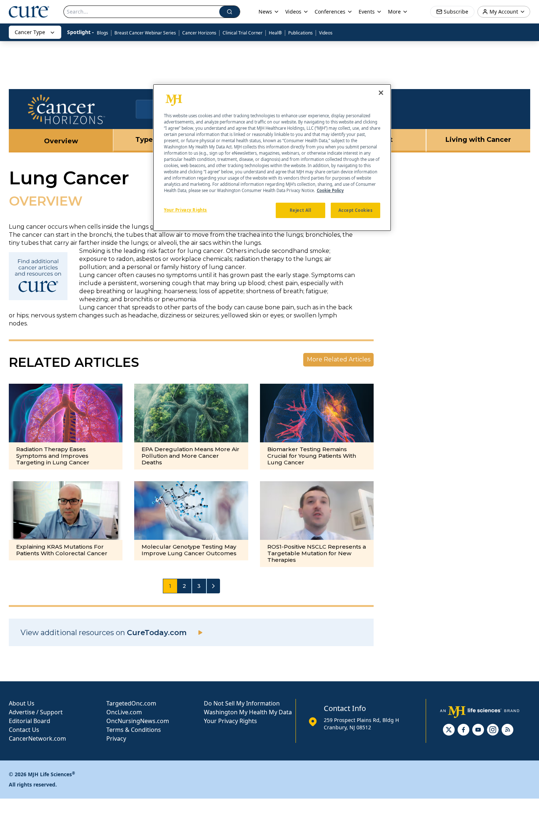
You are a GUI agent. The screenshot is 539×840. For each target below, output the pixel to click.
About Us (21, 703)
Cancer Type (30, 32)
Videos (326, 33)
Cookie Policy (330, 191)
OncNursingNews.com (137, 721)
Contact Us (24, 730)
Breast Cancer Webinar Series (145, 33)
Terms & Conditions (133, 730)
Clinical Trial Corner (243, 33)
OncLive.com (124, 712)
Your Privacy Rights (230, 721)
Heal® (275, 33)
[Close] (381, 93)
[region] (272, 157)
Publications (300, 33)
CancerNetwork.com (37, 738)
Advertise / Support (36, 712)
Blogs (102, 33)
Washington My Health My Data (248, 712)
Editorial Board (29, 721)
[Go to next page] (213, 586)
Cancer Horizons (199, 33)
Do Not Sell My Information (242, 703)
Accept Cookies (355, 210)
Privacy (116, 738)
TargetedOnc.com (131, 703)
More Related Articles (338, 359)
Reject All (300, 210)
